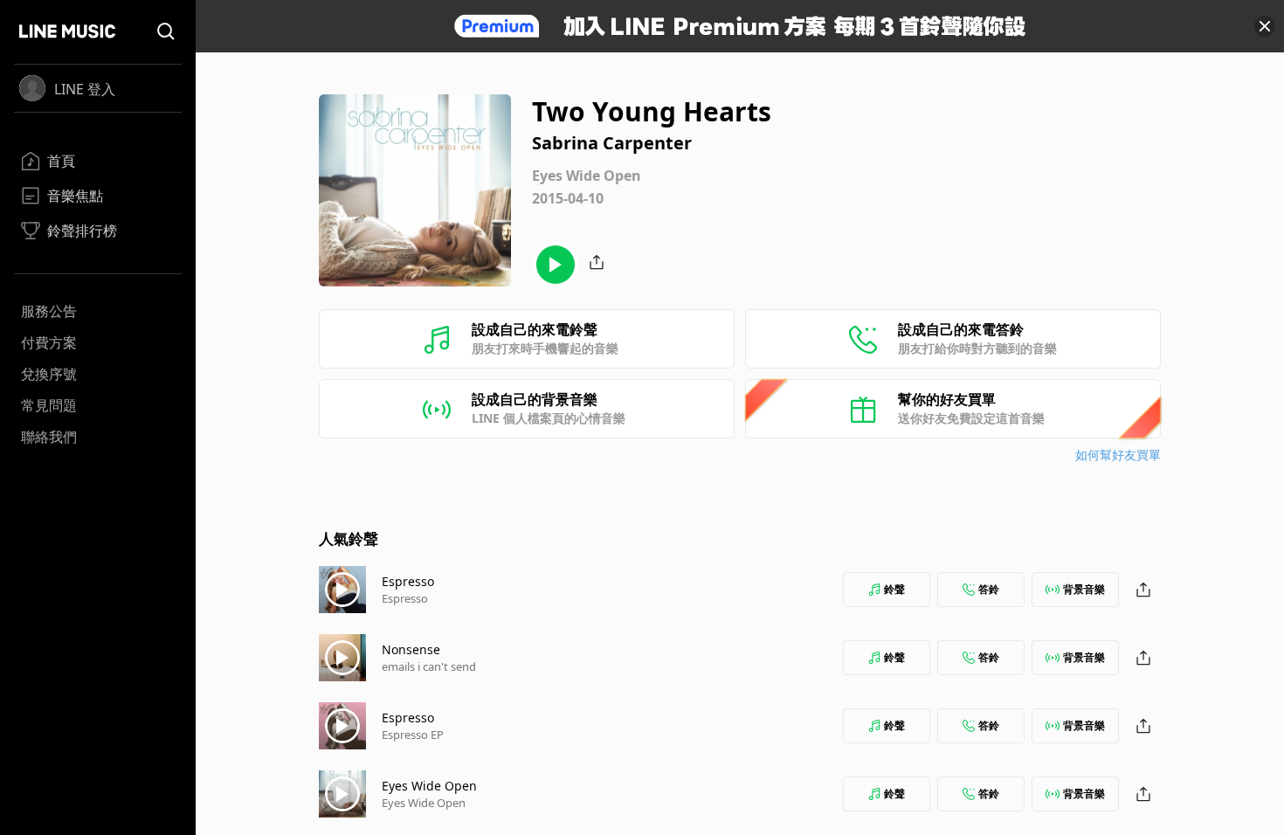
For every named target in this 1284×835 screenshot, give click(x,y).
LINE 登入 (84, 89)
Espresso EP (413, 734)
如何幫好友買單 (1118, 454)
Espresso (408, 581)
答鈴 (988, 589)
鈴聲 (894, 589)
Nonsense (411, 649)
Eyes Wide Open (429, 785)
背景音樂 (1084, 589)
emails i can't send (429, 666)
